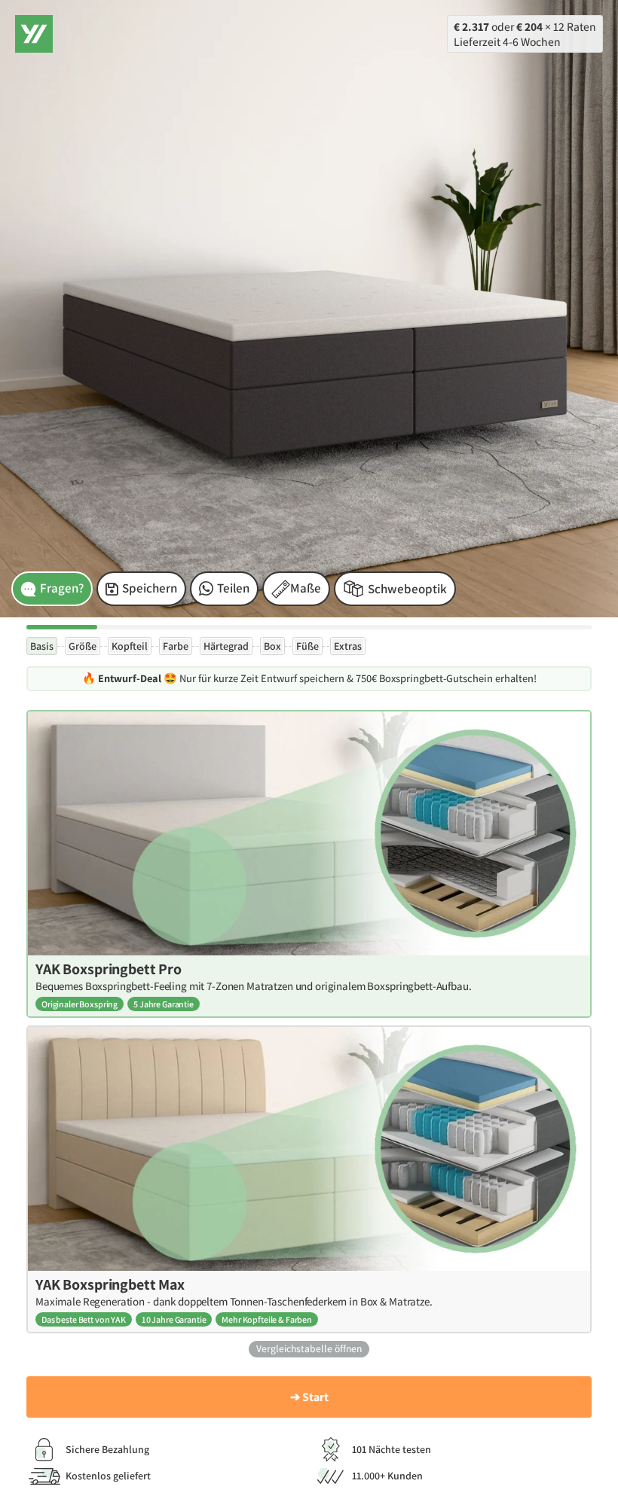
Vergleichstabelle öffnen (309, 1348)
